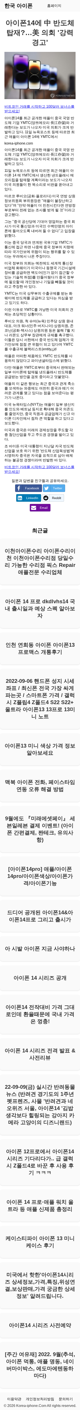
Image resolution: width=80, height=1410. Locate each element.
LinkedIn (32, 498)
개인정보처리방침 (40, 1399)
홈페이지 (54, 6)
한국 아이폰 (18, 6)
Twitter (57, 488)
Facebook (32, 488)
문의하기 (66, 1399)
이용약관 (14, 1399)
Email (44, 507)
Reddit (56, 498)
